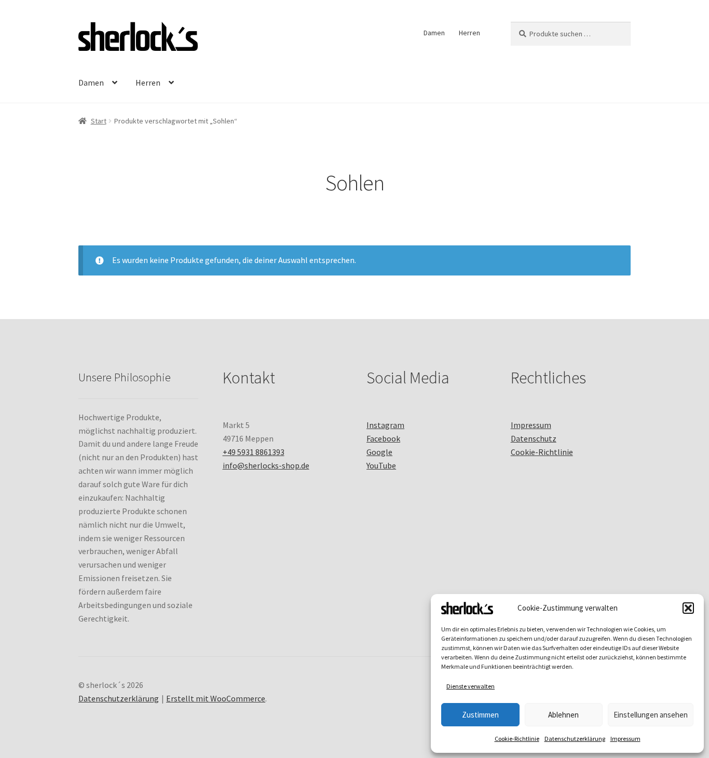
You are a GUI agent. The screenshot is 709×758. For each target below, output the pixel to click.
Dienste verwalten (470, 686)
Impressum (625, 738)
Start (98, 121)
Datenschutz (533, 438)
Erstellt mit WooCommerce (215, 698)
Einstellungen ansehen (650, 715)
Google (379, 452)
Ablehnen (563, 715)
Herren (469, 32)
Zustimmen (480, 715)
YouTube (381, 465)
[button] (688, 608)
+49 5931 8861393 (253, 452)
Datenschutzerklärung (574, 738)
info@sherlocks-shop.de (266, 465)
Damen (434, 32)
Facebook (383, 438)
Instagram (385, 425)
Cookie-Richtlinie (517, 738)
